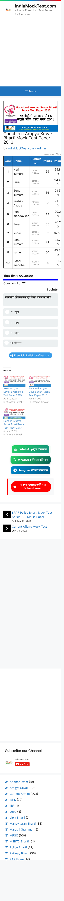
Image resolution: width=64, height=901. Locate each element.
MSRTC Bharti (19, 841)
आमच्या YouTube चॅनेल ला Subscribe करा (32, 486)
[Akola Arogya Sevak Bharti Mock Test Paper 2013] (14, 380)
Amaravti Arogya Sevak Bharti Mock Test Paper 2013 (39, 392)
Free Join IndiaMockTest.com (32, 355)
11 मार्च (15, 322)
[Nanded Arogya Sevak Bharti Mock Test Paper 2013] (14, 413)
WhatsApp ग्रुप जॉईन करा (33, 449)
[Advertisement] (30, 51)
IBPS (13, 799)
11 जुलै (15, 312)
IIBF (12, 805)
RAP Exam (17, 859)
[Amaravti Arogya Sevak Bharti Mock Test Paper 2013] (40, 380)
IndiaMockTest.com (35, 6)
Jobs (13, 811)
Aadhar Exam (19, 782)
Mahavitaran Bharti (23, 823)
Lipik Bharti (17, 817)
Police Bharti (18, 847)
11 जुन (15, 333)
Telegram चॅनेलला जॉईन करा (33, 470)
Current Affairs (20, 793)
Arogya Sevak (19, 788)
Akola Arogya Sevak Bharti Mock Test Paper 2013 (13, 392)
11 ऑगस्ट (15, 343)
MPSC (14, 835)
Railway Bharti (19, 853)
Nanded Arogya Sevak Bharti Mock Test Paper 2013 (13, 424)
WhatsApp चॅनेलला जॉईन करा (33, 459)
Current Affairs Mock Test (29, 526)
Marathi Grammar (22, 829)
